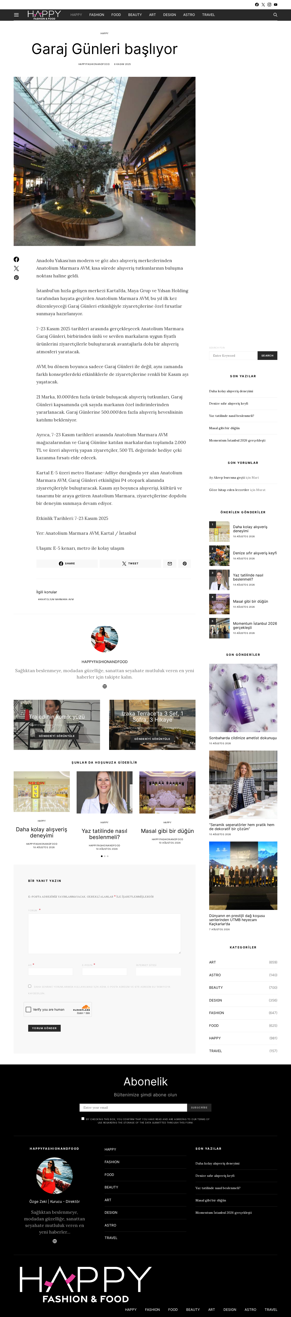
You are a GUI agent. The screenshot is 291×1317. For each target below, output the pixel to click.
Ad (31, 964)
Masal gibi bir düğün (167, 831)
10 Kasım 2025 (170, 728)
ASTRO (189, 15)
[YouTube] (275, 4)
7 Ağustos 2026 (219, 929)
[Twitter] (263, 4)
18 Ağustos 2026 (44, 847)
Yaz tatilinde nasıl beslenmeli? (104, 834)
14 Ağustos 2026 (107, 848)
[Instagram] (269, 4)
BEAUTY (135, 15)
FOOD (116, 15)
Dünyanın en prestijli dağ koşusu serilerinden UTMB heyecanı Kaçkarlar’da (237, 919)
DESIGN (169, 15)
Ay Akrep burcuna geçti (227, 477)
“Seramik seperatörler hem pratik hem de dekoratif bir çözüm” (241, 826)
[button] (101, 856)
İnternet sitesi (146, 965)
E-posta (88, 964)
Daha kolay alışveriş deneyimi (41, 832)
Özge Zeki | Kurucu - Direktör (54, 1201)
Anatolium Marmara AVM (57, 599)
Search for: (217, 347)
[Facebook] (257, 4)
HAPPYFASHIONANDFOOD (94, 64)
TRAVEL (208, 15)
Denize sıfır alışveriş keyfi (228, 403)
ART (152, 15)
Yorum (33, 910)
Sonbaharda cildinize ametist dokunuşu (243, 738)
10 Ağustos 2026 (170, 842)
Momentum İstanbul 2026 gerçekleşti (237, 440)
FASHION (96, 15)
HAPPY (76, 15)
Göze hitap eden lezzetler (229, 490)
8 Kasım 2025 (122, 64)
